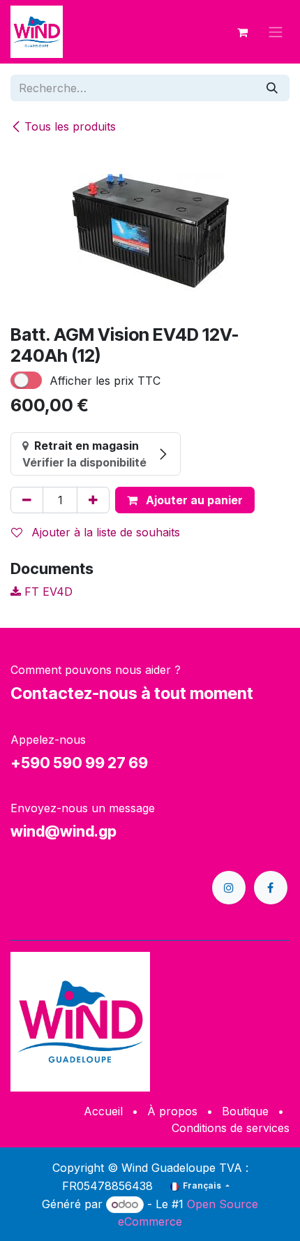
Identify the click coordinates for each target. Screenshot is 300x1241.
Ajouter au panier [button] (193, 500)
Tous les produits (70, 126)
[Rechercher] (272, 88)
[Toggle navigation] (276, 32)
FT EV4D (47, 592)
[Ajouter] (93, 500)
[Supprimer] (26, 500)
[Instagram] (229, 887)
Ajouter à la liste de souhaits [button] (104, 532)
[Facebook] (270, 887)
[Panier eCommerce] (242, 32)
